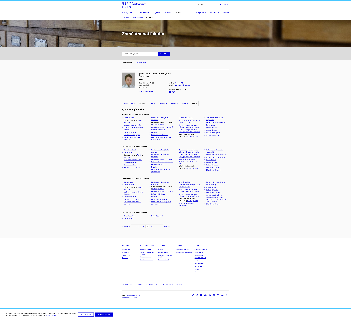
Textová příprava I (212, 127)
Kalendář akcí (126, 249)
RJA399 (189, 136)
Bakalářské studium (145, 249)
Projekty (185, 103)
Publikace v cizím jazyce (132, 135)
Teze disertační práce (213, 133)
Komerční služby (199, 263)
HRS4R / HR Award (200, 258)
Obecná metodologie (130, 162)
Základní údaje (129, 103)
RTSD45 (161, 124)
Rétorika (154, 132)
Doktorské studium (145, 257)
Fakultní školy (198, 260)
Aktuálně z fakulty (127, 252)
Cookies (134, 297)
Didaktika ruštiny (129, 216)
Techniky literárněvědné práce (216, 154)
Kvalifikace (163, 103)
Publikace (174, 103)
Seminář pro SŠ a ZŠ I (186, 118)
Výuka (194, 103)
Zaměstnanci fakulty (200, 252)
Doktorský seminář (157, 216)
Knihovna (132, 284)
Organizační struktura (201, 249)
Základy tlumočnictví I (213, 204)
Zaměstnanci (214, 13)
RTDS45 (154, 124)
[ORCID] (174, 92)
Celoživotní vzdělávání (146, 260)
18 (161, 226)
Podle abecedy (141, 62)
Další (165, 226)
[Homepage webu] (134, 5)
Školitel (152, 103)
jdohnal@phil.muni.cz (182, 85)
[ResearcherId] (170, 92)
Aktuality (127, 245)
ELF (156, 284)
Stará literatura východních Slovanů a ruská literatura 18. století (188, 161)
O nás (197, 245)
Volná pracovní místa (182, 249)
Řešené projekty (163, 252)
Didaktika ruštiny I (129, 182)
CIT (160, 284)
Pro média (125, 258)
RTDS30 (127, 122)
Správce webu (126, 297)
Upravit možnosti (51, 315)
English (226, 4)
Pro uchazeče (147, 245)
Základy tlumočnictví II (213, 170)
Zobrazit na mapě (147, 91)
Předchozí (127, 226)
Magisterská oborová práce (132, 125)
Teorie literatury (211, 125)
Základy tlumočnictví (212, 135)
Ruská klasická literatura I (159, 135)
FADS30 (139, 120)
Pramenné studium (130, 132)
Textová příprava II (212, 130)
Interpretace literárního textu (133, 160)
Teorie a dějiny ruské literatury (215, 122)
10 (151, 226)
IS (163, 284)
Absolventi (225, 13)
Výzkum (161, 245)
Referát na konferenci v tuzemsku (162, 159)
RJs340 (195, 136)
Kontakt (197, 269)
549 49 (179, 83)
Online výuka (178, 284)
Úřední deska (198, 272)
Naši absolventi (199, 255)
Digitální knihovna (142, 284)
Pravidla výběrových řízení (184, 252)
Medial (151, 284)
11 (154, 226)
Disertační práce (129, 118)
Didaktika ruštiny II (130, 150)
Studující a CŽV (200, 13)
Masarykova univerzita (133, 295)
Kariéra (180, 245)
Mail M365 (125, 284)
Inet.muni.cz (169, 284)
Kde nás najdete (199, 266)
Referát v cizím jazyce (158, 130)
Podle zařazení (127, 62)
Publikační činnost (163, 260)
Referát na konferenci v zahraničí (162, 127)
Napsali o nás (126, 255)
